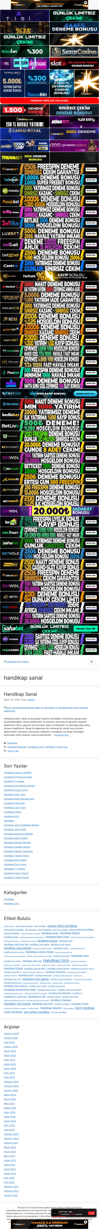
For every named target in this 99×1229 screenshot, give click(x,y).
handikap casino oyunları (14, 952)
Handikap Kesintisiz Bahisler (18, 834)
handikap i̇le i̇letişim (10, 975)
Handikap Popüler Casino (17, 847)
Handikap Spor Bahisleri (59, 993)
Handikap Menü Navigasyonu (19, 799)
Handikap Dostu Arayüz (16, 873)
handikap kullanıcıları (43, 975)
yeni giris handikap (58, 1012)
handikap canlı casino (60, 944)
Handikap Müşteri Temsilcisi (18, 851)
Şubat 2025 (10, 1055)
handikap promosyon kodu (20, 989)
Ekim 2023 (9, 1125)
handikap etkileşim (17, 747)
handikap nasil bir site (13, 983)
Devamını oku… (62, 735)
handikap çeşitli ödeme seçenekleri (15, 1008)
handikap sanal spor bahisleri (69, 990)
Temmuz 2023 (11, 1138)
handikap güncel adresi (58, 968)
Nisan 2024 (10, 1099)
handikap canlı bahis (39, 944)
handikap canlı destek (17, 948)
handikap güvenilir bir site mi (82, 969)
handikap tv (77, 993)
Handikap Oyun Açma (15, 864)
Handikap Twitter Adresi (16, 855)
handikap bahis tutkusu (11, 941)
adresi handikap (9, 926)
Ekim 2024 (9, 1073)
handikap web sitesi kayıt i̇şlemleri (37, 1000)
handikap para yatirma (15, 985)
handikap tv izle (37, 996)
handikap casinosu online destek (14, 956)
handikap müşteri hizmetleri (83, 979)
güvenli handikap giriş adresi (30, 933)
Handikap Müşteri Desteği (17, 842)
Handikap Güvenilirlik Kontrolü (19, 785)
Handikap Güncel (13, 968)
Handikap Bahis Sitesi (57, 936)
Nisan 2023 (10, 1151)
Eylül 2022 (9, 1182)
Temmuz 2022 (11, 1191)
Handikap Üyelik (79, 1003)
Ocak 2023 (9, 1165)
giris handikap (30, 930)
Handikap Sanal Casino (46, 990)
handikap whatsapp (61, 1000)
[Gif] (49, 276)
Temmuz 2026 (11, 1033)
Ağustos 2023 (11, 1134)
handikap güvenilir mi (12, 972)
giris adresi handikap (14, 929)
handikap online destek (30, 983)
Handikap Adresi (12, 812)
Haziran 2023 (11, 1143)
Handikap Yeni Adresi (17, 1003)
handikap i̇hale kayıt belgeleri (77, 972)
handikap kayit (26, 975)
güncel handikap (12, 933)
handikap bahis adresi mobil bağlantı (32, 937)
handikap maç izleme (35, 978)
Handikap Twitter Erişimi (16, 877)
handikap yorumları (62, 1004)
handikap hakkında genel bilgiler (33, 972)
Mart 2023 (9, 1156)
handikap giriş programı (80, 965)
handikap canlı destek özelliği (42, 948)
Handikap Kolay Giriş (14, 794)
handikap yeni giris (42, 1003)
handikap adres (50, 933)
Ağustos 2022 (11, 1186)
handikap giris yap (32, 961)
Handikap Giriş (11, 816)
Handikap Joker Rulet (15, 829)
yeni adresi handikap (37, 1011)
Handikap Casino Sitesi (40, 951)
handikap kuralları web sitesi (62, 975)
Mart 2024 (9, 1103)
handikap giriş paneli (64, 965)
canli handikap (40, 926)
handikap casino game (77, 948)
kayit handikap (84, 1007)
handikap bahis (11, 937)
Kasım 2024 (10, 1068)
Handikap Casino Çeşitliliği (17, 772)
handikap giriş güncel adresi (31, 965)
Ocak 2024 (9, 1112)
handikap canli (66, 941)
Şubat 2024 (10, 1108)
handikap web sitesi (70, 997)
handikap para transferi (71, 983)
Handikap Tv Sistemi (14, 869)
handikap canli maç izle (16, 944)
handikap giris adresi (61, 956)
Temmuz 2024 (11, 1086)
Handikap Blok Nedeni (15, 860)
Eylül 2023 (9, 1130)
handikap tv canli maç (56, 747)
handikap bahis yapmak (28, 941)
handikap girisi (80, 955)
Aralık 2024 (10, 1064)
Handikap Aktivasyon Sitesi (18, 777)
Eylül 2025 (9, 1042)
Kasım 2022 (10, 1173)
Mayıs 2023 (10, 1147)
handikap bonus (47, 940)
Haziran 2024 (11, 1090)
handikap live (77, 975)
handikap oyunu (57, 983)
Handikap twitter (54, 997)
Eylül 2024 (9, 1077)
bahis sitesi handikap (24, 926)
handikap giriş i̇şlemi (48, 965)
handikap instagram (55, 971)
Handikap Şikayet (51, 1007)
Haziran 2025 (11, 1046)
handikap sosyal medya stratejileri (35, 993)
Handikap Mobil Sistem (16, 838)
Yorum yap (12, 751)
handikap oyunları (45, 983)
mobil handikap (13, 1011)
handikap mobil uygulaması (61, 979)
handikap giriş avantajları (12, 965)
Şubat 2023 (10, 1160)
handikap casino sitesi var (63, 952)
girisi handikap (45, 929)
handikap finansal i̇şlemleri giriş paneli (39, 956)
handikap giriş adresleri (78, 961)
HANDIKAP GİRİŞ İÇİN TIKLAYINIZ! (49, 100)
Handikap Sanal (20, 694)
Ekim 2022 (9, 1178)
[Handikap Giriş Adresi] (16, 661)
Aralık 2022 (10, 1169)
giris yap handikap (60, 930)
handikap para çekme (38, 986)
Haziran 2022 (11, 1195)
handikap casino (61, 948)
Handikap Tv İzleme (14, 781)
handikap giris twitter (12, 961)
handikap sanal (36, 747)
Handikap (12, 743)
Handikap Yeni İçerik (14, 803)
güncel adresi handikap (81, 929)
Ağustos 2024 (11, 1081)
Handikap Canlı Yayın (15, 807)
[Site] (49, 169)
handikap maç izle (12, 979)
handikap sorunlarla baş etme (13, 993)
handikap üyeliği (33, 1008)
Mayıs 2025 (10, 1051)
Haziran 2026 (11, 1038)
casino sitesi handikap (62, 925)
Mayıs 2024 (10, 1095)
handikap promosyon (56, 986)
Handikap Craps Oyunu (16, 790)
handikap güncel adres (35, 968)
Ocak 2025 (9, 1060)
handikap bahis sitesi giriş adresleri (82, 937)
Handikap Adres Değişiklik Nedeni (21, 825)
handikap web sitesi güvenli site (14, 1000)
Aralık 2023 (10, 1116)
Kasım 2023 (10, 1121)
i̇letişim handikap (68, 1008)
